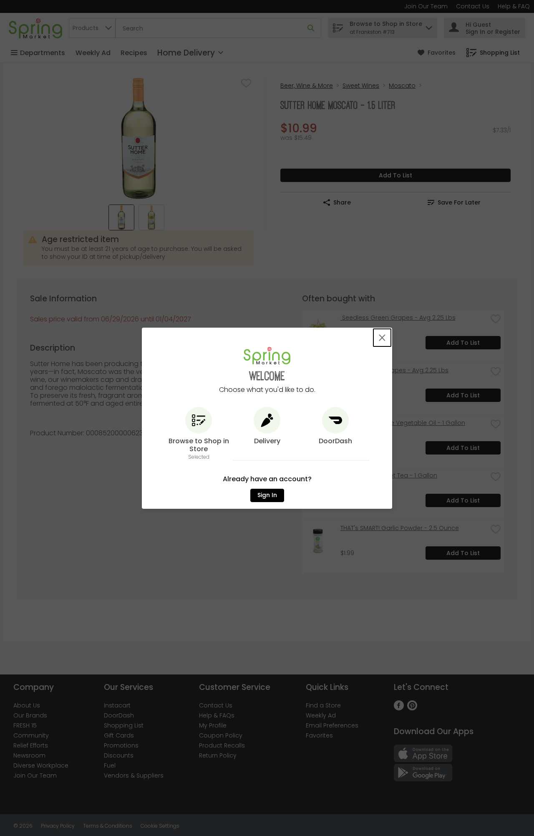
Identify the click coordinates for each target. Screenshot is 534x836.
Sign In (267, 495)
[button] (198, 434)
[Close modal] (382, 338)
